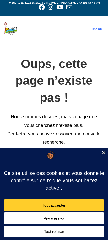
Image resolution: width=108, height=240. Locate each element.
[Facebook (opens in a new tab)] (41, 7)
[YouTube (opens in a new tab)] (60, 7)
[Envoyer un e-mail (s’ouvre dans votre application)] (68, 7)
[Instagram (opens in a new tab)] (50, 7)
